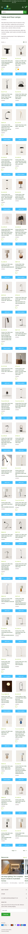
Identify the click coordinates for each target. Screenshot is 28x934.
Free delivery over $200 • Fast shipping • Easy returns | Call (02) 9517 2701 (14, 2)
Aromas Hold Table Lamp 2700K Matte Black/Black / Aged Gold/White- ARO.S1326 (7, 63)
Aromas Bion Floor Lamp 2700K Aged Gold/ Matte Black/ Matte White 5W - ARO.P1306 (20, 405)
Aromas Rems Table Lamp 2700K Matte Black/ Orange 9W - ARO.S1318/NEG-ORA (20, 196)
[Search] (25, 12)
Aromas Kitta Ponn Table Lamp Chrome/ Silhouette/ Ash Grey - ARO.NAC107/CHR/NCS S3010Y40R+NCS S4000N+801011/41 (20, 770)
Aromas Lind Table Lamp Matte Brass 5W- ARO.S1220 (6, 733)
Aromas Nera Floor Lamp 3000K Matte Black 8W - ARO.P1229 (21, 565)
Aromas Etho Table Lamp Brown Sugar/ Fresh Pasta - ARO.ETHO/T (7, 768)
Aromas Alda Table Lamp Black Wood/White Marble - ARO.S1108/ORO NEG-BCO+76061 (7, 836)
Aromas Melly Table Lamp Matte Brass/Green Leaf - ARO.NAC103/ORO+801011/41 (7, 633)
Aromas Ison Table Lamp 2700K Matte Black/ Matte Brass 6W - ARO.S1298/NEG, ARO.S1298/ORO (6, 566)
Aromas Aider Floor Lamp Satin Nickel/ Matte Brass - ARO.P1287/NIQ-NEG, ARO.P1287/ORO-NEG (6, 197)
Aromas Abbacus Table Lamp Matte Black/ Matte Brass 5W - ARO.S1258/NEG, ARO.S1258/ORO (20, 699)
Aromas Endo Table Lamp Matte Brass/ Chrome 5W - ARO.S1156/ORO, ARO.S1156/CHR (5, 664)
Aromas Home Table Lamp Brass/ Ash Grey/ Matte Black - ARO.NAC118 (6, 802)
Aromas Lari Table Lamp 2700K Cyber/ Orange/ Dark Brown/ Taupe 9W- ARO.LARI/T (20, 63)
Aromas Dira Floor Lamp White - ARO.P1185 (20, 125)
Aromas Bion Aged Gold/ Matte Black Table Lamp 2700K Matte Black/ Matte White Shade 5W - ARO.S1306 (6, 441)
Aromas (3, 67)
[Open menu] (2, 7)
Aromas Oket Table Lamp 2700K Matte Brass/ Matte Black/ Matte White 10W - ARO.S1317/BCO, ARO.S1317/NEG (7, 232)
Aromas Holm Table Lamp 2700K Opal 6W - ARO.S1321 (20, 801)
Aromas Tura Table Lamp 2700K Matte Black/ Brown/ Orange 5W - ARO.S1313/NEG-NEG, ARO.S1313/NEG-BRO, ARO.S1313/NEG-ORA (7, 336)
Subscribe (5, 914)
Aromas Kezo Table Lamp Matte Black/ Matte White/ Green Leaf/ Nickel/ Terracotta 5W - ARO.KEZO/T (6, 127)
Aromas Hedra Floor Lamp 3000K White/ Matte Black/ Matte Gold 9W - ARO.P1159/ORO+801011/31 (21, 473)
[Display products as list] (26, 42)
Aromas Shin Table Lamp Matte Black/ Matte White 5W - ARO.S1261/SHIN (21, 504)
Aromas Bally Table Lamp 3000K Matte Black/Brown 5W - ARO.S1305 (19, 440)
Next (24, 850)
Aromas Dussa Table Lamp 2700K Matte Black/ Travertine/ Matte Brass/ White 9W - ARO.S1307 (20, 371)
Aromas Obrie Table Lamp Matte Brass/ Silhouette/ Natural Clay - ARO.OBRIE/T (20, 266)
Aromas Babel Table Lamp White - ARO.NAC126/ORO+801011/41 (21, 835)
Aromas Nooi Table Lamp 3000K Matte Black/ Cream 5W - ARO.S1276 (7, 299)
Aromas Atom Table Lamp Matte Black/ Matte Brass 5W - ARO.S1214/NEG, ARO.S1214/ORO (6, 699)
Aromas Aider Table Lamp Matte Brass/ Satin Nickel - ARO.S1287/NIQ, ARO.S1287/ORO (20, 162)
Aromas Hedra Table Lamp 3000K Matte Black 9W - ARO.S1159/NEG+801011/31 (7, 505)
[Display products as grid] (23, 42)
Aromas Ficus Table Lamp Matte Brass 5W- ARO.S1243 (20, 632)
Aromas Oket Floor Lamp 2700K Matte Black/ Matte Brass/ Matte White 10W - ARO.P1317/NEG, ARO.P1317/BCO (21, 232)
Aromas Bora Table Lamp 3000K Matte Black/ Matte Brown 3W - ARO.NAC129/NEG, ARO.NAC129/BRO (7, 406)
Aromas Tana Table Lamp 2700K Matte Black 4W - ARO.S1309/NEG (21, 334)
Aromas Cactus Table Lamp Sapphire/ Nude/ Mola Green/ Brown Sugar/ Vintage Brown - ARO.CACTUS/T (20, 734)
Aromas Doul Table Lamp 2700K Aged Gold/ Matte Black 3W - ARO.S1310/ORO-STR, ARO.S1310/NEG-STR (21, 300)
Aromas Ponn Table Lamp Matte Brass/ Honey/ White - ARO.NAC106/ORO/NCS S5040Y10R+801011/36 (20, 601)
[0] (25, 7)
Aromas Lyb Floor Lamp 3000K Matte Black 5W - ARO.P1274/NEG (6, 472)
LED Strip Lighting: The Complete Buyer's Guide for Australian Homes (12, 879)
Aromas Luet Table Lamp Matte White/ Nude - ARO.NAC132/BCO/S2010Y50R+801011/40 (7, 266)
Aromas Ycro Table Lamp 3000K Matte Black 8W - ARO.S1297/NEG (21, 536)
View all (25, 857)
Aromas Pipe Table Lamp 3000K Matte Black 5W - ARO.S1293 (7, 536)
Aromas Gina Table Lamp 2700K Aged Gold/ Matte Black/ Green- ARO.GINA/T (21, 96)
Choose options (7, 73)
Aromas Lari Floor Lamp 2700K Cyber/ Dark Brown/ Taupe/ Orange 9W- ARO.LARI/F (6, 96)
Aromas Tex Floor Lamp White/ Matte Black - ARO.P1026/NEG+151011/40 (7, 600)
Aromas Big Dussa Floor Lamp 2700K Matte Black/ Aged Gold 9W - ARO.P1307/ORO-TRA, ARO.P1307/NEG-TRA (6, 162)
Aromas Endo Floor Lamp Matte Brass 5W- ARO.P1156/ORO (21, 663)
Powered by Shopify (5, 931)
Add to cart (21, 139)
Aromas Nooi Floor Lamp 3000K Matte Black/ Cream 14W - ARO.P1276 (7, 370)
